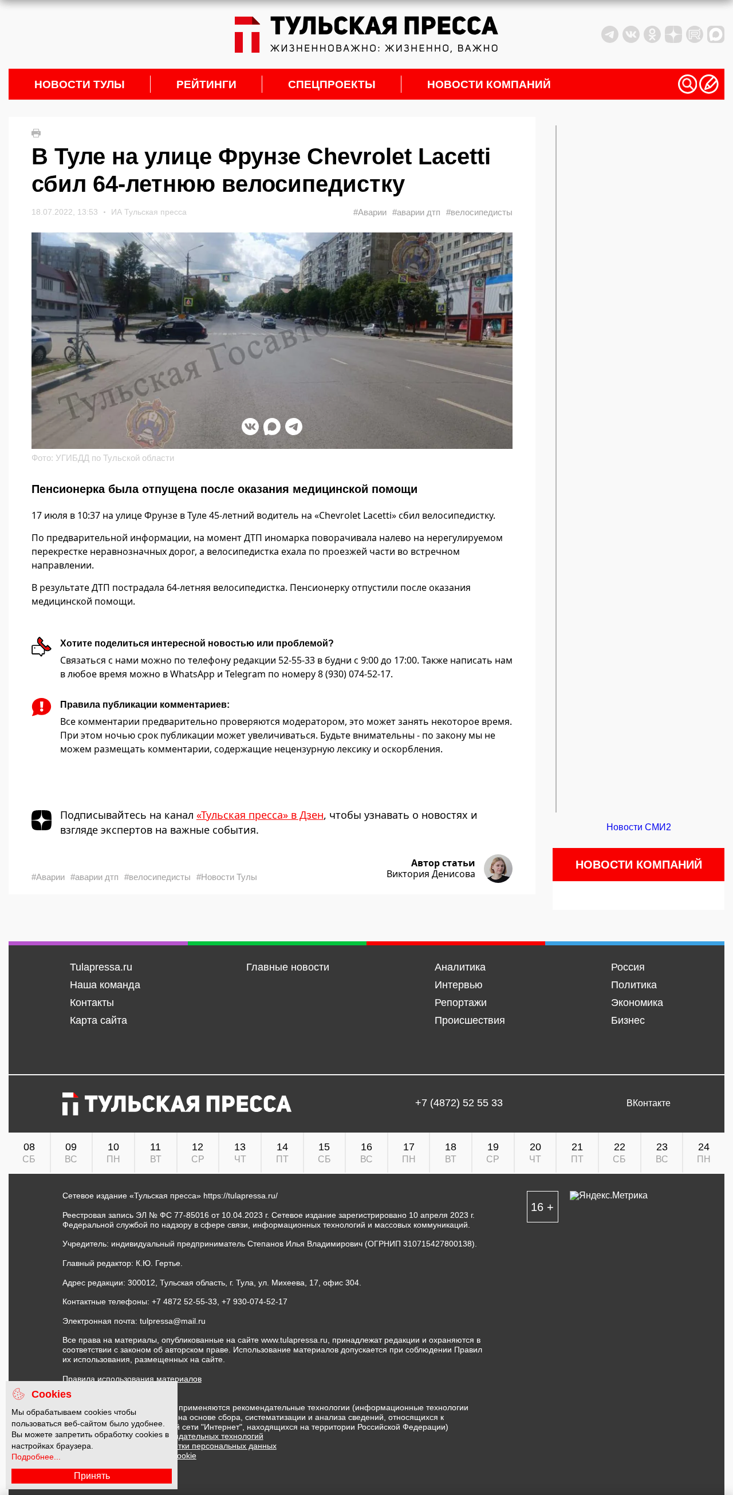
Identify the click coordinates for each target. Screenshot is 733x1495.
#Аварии (370, 212)
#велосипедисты (479, 212)
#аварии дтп (416, 212)
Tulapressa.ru (101, 967)
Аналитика (460, 967)
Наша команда (105, 985)
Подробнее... (36, 1456)
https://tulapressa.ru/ (240, 1195)
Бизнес (628, 1020)
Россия (628, 967)
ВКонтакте (648, 1103)
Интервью (459, 985)
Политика (634, 985)
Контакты (92, 1002)
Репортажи (461, 1002)
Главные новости (287, 967)
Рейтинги (206, 84)
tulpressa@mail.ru (173, 1321)
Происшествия (470, 1020)
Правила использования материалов (132, 1378)
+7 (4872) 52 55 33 (459, 1103)
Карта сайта (98, 1020)
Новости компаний (489, 84)
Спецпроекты (332, 84)
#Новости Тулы (226, 877)
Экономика (637, 1002)
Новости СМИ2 (638, 827)
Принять (92, 1476)
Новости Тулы (79, 84)
